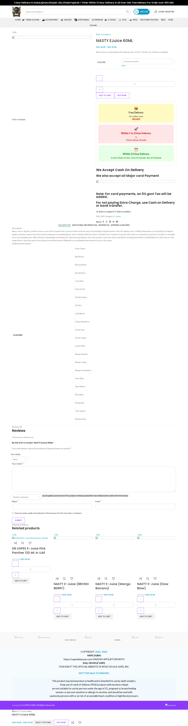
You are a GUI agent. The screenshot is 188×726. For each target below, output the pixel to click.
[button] (21, 581)
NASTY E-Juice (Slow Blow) (152, 586)
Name (15, 501)
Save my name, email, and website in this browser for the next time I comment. (48, 513)
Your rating (15, 454)
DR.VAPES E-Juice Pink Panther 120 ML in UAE (29, 550)
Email (98, 501)
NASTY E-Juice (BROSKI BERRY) (71, 586)
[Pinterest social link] (110, 222)
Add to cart (105, 95)
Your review (18, 463)
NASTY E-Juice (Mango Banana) (112, 586)
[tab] (64, 225)
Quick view (22, 543)
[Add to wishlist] (30, 543)
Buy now (122, 95)
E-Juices (117, 216)
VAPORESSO (70, 640)
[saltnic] (164, 640)
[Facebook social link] (103, 222)
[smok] (140, 640)
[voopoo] (23, 640)
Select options (43, 722)
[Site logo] (16, 11)
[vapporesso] (47, 640)
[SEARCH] (127, 11)
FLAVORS (101, 62)
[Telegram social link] (117, 222)
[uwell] (94, 640)
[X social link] (106, 222)
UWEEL (117, 640)
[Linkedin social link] (113, 222)
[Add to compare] (15, 543)
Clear (123, 65)
